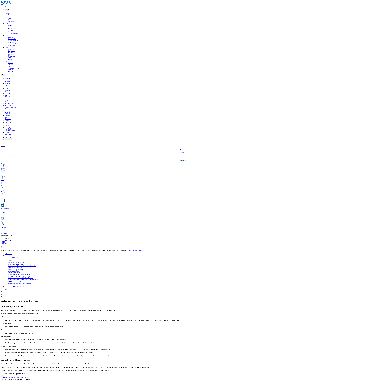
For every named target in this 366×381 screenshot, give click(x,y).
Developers (11, 42)
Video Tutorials (13, 33)
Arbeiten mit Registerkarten (16, 264)
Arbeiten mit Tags (13, 271)
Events (10, 58)
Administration (12, 285)
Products (11, 21)
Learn (6, 23)
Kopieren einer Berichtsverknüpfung (19, 274)
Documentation (13, 40)
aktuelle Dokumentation (135, 250)
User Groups (12, 45)
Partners (10, 70)
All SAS (7, 9)
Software (7, 13)
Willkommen (8, 254)
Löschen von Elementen (15, 281)
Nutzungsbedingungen (21, 377)
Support (7, 35)
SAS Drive (8, 261)
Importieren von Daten (15, 267)
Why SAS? (11, 51)
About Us (7, 47)
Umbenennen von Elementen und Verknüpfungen (23, 279)
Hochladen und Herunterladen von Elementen (22, 266)
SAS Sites (8, 139)
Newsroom (11, 56)
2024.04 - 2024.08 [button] (6, 240)
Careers (10, 54)
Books (10, 32)
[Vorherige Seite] (1, 295)
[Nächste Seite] (1, 296)
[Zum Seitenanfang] (2, 376)
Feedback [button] (4, 244)
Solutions (11, 20)
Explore (7, 61)
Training (10, 27)
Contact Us (11, 59)
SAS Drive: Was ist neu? (12, 257)
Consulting (11, 71)
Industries (11, 18)
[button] (1, 237)
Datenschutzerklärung (7, 377)
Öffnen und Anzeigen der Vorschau (19, 276)
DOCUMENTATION (7, 6)
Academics (11, 30)
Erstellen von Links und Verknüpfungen (20, 278)
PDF (3, 242)
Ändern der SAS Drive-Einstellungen (19, 283)
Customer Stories (13, 68)
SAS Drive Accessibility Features (15, 286)
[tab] (186, 264)
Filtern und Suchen (14, 273)
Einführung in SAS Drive (16, 262)
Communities (12, 39)
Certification (12, 28)
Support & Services (14, 44)
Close (3, 75)
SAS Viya (11, 16)
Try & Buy (11, 64)
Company (11, 52)
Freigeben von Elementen (16, 269)
